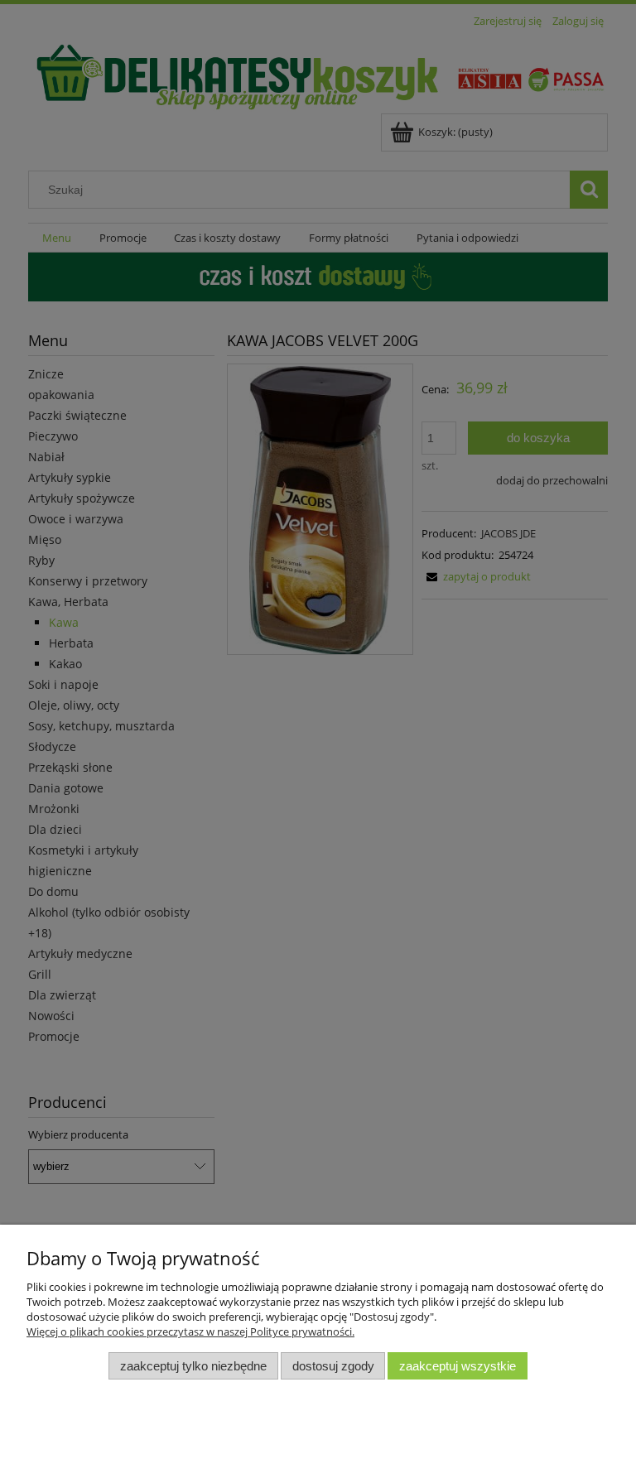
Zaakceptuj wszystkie (457, 1366)
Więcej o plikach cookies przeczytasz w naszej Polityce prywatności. (190, 1331)
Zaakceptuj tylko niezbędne (193, 1366)
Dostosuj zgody (333, 1366)
